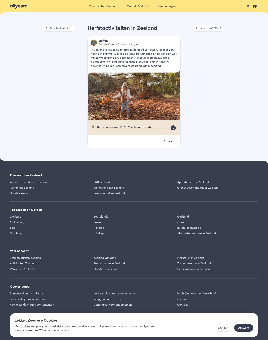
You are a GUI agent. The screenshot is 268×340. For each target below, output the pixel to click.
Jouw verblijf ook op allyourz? (28, 299)
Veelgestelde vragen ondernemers (115, 293)
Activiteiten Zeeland (23, 263)
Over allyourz (20, 286)
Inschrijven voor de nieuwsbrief (196, 293)
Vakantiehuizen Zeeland (109, 187)
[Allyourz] (18, 6)
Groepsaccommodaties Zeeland (198, 187)
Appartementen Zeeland (193, 182)
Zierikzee (15, 216)
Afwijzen (223, 328)
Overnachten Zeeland (26, 175)
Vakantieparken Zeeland (109, 193)
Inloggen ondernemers (108, 299)
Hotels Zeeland (19, 193)
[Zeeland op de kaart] (255, 6)
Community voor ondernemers (113, 304)
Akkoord (243, 328)
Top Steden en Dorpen (26, 210)
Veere (97, 222)
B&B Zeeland (102, 182)
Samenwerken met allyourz (27, 293)
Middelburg (17, 222)
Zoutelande (101, 216)
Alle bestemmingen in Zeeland (196, 233)
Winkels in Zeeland (22, 269)
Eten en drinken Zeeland (25, 258)
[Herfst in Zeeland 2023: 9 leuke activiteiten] (173, 127)
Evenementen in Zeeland (109, 263)
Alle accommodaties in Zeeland (30, 182)
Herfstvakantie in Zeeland (193, 269)
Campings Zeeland (22, 187)
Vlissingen (100, 233)
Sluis (13, 228)
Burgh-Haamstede (189, 228)
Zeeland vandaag (105, 258)
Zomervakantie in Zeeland (194, 263)
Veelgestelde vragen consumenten (32, 304)
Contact (182, 304)
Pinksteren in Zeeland (191, 258)
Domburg (16, 233)
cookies (25, 326)
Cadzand (183, 216)
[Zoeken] (241, 6)
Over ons (183, 299)
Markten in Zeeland (106, 269)
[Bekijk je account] (248, 6)
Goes (180, 222)
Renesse (99, 228)
